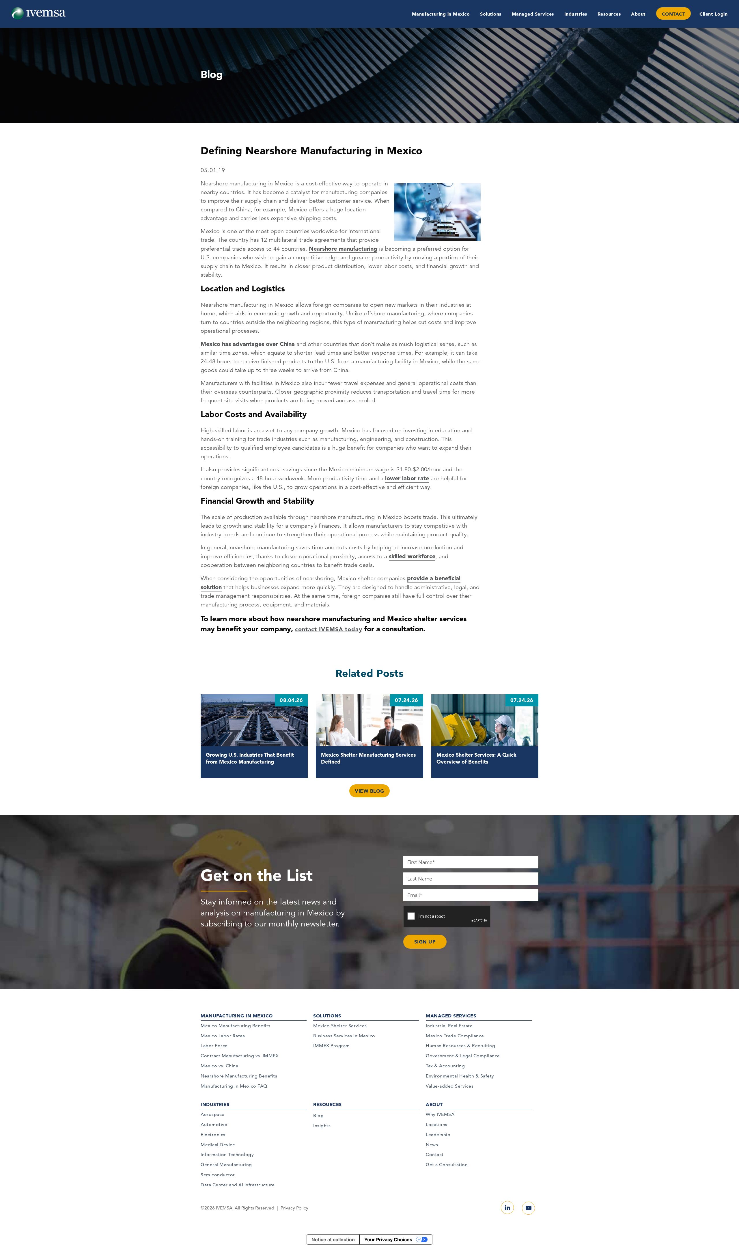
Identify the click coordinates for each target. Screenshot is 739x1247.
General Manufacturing (226, 1164)
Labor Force (214, 1045)
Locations (436, 1124)
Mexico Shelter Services (340, 1025)
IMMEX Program (331, 1045)
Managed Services (533, 14)
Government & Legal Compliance (463, 1055)
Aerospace (213, 1114)
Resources (609, 14)
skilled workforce (412, 556)
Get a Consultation (447, 1164)
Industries (575, 14)
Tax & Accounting (445, 1066)
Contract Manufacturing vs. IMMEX (240, 1055)
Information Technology (227, 1154)
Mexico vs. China (219, 1066)
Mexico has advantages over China (248, 343)
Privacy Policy (294, 1208)
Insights (322, 1125)
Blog (318, 1115)
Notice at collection (333, 1239)
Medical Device (218, 1144)
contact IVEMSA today (328, 629)
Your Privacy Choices (388, 1239)
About (638, 14)
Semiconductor (218, 1174)
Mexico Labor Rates (223, 1035)
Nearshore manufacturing (343, 248)
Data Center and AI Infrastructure (238, 1185)
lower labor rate (407, 478)
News (432, 1144)
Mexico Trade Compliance (455, 1035)
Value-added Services (449, 1086)
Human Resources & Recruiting (460, 1045)
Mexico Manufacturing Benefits (235, 1025)
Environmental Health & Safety (460, 1076)
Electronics (213, 1134)
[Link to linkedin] (507, 1207)
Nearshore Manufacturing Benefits (239, 1076)
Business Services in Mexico (344, 1035)
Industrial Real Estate (449, 1025)
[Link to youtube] (528, 1208)
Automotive (214, 1124)
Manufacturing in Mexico (441, 14)
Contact (435, 1154)
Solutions (490, 14)
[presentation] (447, 916)
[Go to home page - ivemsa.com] (39, 13)
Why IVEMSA (440, 1114)
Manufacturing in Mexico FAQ (234, 1086)
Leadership (438, 1134)
